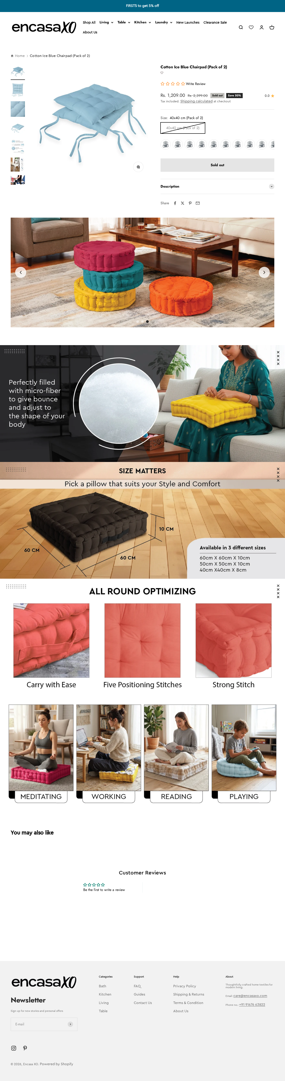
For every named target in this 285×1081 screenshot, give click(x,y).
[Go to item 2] (18, 90)
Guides (139, 994)
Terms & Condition (188, 1003)
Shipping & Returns (188, 994)
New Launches (188, 22)
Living (104, 22)
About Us (90, 32)
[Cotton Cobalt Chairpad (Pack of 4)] (274, 144)
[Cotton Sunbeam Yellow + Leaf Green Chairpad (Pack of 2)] (166, 144)
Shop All (89, 22)
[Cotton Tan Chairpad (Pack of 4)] (250, 144)
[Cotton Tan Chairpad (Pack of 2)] (238, 144)
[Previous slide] (20, 272)
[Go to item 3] (18, 109)
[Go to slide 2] (142, 321)
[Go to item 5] (18, 147)
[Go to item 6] (18, 165)
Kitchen (140, 22)
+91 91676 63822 (252, 1004)
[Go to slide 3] (147, 321)
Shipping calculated (196, 101)
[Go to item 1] (18, 72)
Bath (102, 986)
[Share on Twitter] (182, 203)
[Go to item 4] (18, 128)
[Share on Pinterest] (190, 203)
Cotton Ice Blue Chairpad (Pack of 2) (60, 56)
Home (20, 56)
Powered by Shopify (56, 1064)
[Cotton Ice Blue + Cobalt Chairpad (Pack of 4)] (226, 144)
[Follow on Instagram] (14, 1048)
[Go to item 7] (18, 180)
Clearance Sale (215, 22)
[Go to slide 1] (137, 321)
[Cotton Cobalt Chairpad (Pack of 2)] (262, 144)
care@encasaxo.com (250, 996)
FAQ (137, 986)
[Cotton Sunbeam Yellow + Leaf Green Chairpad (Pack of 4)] (178, 144)
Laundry (161, 22)
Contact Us (143, 1003)
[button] (162, 73)
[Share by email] (198, 203)
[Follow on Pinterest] (25, 1048)
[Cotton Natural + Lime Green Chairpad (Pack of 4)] (202, 144)
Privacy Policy (184, 986)
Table (122, 22)
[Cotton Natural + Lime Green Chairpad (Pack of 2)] (190, 144)
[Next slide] (264, 272)
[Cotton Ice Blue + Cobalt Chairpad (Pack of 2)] (214, 144)
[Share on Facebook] (175, 203)
